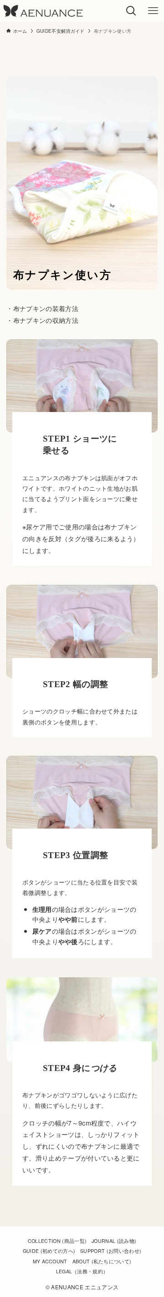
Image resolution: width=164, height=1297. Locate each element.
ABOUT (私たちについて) (102, 1261)
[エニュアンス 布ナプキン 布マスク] (43, 11)
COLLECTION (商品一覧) (57, 1240)
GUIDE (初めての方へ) (49, 1250)
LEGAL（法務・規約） (82, 1271)
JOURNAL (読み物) (114, 1240)
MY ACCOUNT (50, 1261)
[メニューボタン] (153, 11)
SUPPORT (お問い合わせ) (110, 1250)
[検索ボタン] (131, 11)
